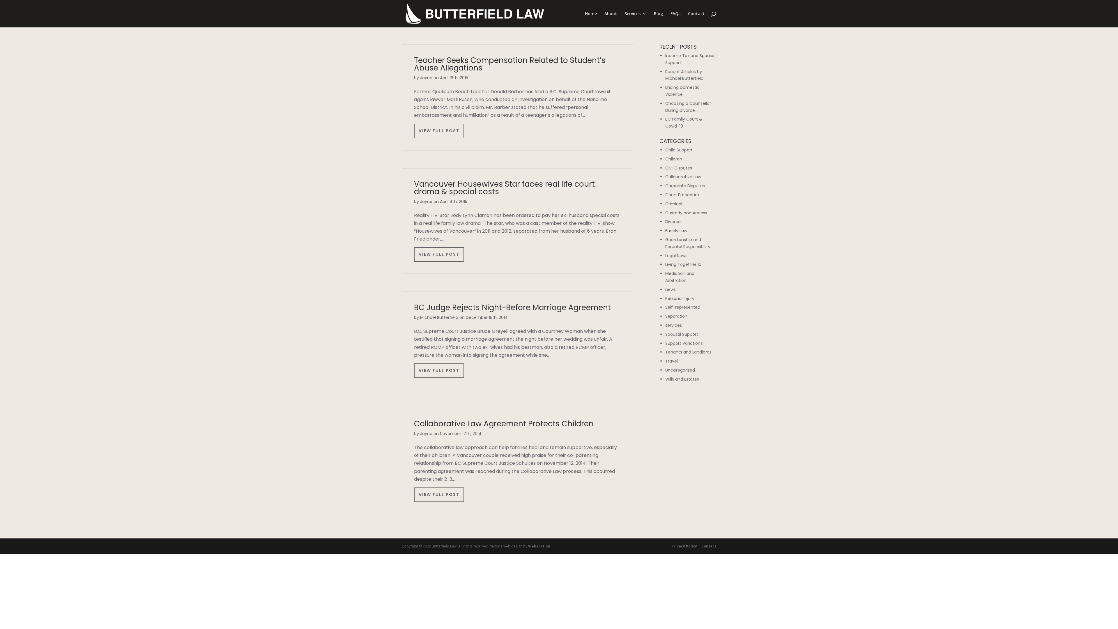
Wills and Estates (682, 379)
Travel (671, 361)
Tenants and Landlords (688, 352)
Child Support (679, 150)
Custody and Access (686, 213)
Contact (696, 14)
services (673, 325)
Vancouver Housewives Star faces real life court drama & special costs (504, 188)
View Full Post (439, 131)
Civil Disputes (678, 168)
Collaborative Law (683, 177)
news (670, 289)
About (610, 14)
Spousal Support (681, 334)
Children (673, 159)
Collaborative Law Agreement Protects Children (504, 423)
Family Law (676, 231)
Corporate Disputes (685, 186)
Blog (658, 14)
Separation (676, 316)
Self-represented (682, 307)
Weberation (539, 546)
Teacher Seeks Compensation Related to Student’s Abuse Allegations (510, 64)
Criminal (673, 204)
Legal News (676, 256)
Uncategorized (680, 370)
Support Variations (684, 343)
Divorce (673, 222)
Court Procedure (682, 195)
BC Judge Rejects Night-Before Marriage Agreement (512, 307)
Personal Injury (679, 298)
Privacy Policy (684, 546)
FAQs (675, 14)
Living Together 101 (684, 264)
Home (591, 14)
